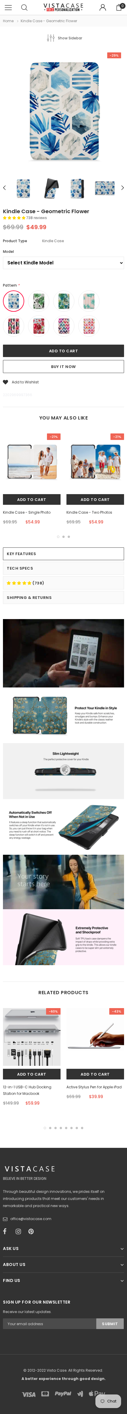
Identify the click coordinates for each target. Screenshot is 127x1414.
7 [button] (77, 1128)
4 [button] (61, 1128)
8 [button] (82, 1128)
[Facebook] (7, 1231)
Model (8, 251)
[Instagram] (20, 1231)
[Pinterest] (32, 1231)
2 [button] (63, 537)
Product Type (15, 240)
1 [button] (58, 537)
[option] (63, 111)
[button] (14, 217)
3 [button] (69, 537)
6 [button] (71, 1128)
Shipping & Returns (29, 597)
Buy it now (63, 366)
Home (8, 20)
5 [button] (66, 1128)
